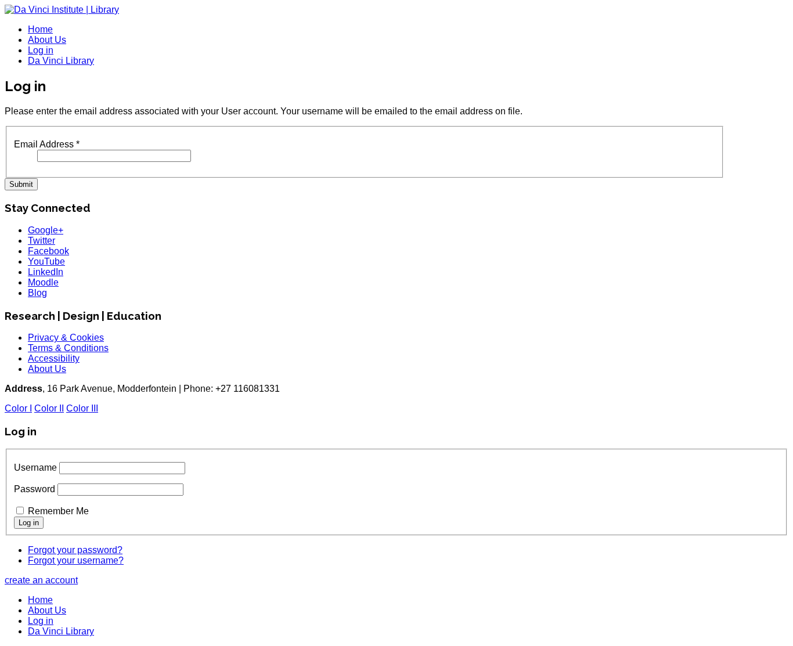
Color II (49, 408)
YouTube (46, 261)
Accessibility (54, 358)
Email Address (47, 144)
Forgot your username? (76, 560)
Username (35, 467)
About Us (47, 40)
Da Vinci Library (61, 61)
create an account (41, 580)
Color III (82, 408)
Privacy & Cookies (66, 337)
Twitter (41, 241)
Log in (40, 50)
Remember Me (58, 511)
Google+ (45, 230)
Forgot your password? (75, 550)
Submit (21, 184)
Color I (18, 408)
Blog (37, 293)
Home (40, 29)
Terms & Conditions (68, 348)
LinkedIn (45, 272)
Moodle (43, 282)
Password (34, 489)
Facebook (48, 251)
